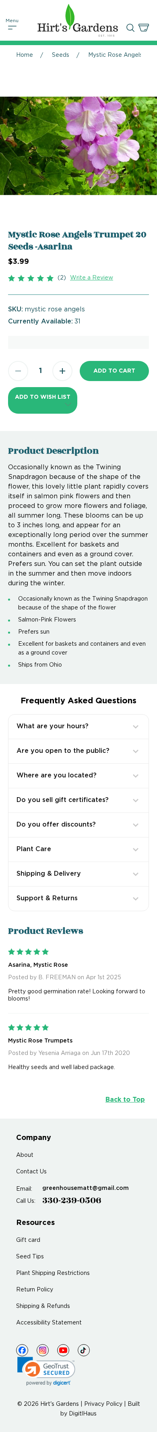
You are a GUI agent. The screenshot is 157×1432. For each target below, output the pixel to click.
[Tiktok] (84, 1350)
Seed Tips (30, 1256)
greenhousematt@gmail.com (85, 1188)
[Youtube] (63, 1350)
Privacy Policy (103, 1404)
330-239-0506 (71, 1200)
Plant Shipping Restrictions (53, 1273)
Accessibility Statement (49, 1322)
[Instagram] (43, 1350)
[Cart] (143, 28)
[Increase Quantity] (62, 371)
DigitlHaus (83, 1413)
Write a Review (91, 278)
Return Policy (34, 1289)
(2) (62, 278)
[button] (42, 400)
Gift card (28, 1240)
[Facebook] (22, 1350)
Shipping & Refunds (43, 1306)
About (24, 1155)
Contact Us (31, 1171)
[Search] (130, 28)
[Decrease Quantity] (18, 371)
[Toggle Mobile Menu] (12, 28)
